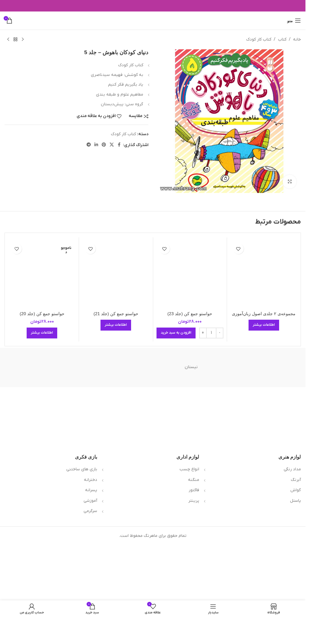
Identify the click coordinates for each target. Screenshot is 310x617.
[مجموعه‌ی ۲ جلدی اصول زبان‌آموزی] (264, 274)
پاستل (295, 501)
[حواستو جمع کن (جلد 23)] (190, 274)
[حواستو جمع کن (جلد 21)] (116, 274)
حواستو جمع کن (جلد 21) (116, 313)
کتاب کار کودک (258, 39)
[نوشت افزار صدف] (114, 367)
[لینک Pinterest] (104, 145)
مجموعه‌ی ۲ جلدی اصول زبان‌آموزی (263, 313)
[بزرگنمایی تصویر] (289, 181)
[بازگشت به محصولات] (15, 39)
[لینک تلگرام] (89, 145)
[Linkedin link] (96, 145)
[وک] (267, 367)
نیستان (191, 367)
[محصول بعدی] (8, 39)
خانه (297, 39)
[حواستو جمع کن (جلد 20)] (42, 274)
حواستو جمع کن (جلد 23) (189, 313)
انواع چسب (189, 469)
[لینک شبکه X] (112, 145)
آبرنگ (296, 480)
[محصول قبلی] (22, 39)
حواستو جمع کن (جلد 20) (42, 313)
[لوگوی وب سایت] (153, 20)
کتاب (282, 39)
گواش (295, 490)
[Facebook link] (119, 145)
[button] (176, 333)
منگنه (193, 480)
